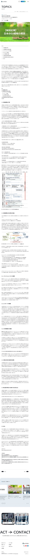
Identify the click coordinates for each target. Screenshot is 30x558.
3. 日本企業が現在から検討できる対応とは (7, 97)
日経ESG (15, 365)
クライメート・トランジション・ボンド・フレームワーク (14, 165)
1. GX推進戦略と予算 (5, 47)
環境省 (22, 78)
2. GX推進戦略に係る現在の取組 (7, 49)
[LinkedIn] (7, 20)
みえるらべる (25, 376)
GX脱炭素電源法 (25, 116)
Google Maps (16, 553)
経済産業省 (16, 209)
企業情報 (3, 548)
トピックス (3, 546)
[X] (4, 20)
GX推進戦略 (24, 72)
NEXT (25, 471)
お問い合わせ (23, 1)
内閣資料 (21, 243)
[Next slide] (4, 503)
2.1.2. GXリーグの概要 (6, 52)
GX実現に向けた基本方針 (16, 71)
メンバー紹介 (10, 542)
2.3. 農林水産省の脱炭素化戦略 (7, 55)
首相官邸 (14, 82)
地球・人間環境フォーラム (13, 133)
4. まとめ (4, 58)
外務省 (15, 106)
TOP (15, 11)
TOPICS (17, 11)
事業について (3, 544)
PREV (5, 471)
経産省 (2, 331)
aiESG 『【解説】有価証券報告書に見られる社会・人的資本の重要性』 (12, 351)
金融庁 (18, 139)
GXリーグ (18, 308)
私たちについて (4, 542)
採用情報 (10, 544)
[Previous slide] (2, 503)
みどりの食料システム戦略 (5, 370)
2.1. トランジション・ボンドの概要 (7, 50)
